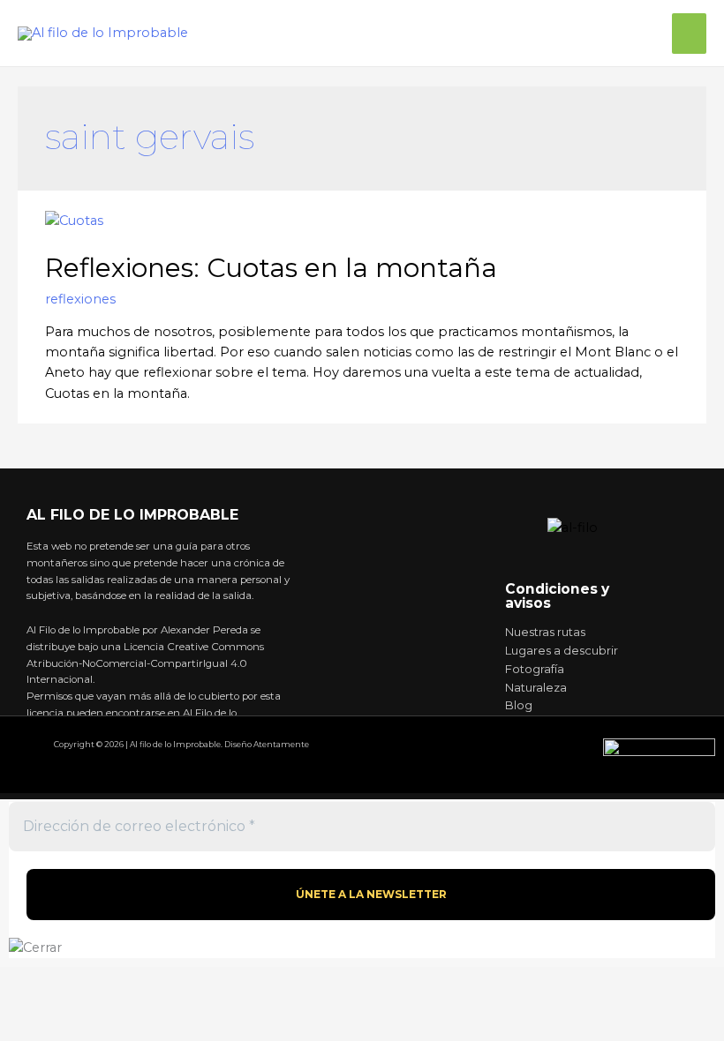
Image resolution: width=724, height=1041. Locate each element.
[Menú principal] (689, 33)
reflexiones (80, 299)
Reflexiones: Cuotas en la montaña (271, 267)
